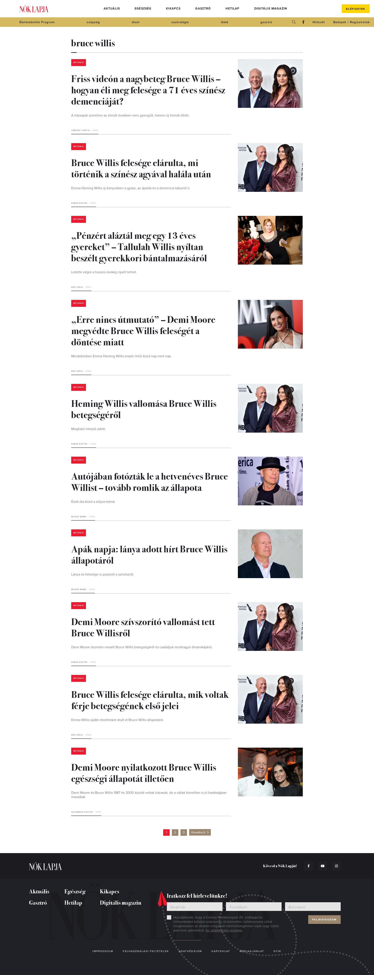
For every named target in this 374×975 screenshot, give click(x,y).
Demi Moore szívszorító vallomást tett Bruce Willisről (143, 626)
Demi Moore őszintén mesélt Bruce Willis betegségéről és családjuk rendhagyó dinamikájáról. (142, 647)
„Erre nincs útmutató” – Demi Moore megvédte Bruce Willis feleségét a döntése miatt (143, 330)
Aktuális (112, 8)
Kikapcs (173, 8)
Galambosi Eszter (82, 812)
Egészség (143, 8)
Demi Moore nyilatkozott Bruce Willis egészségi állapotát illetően (143, 772)
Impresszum (102, 951)
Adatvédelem (190, 951)
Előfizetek (355, 8)
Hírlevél (319, 22)
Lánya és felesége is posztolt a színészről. (102, 574)
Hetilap (232, 8)
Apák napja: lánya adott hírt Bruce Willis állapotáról (149, 554)
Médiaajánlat (252, 951)
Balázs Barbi (78, 517)
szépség (93, 22)
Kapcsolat (220, 951)
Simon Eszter (79, 203)
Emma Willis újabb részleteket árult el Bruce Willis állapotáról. (117, 720)
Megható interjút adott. (88, 429)
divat (136, 22)
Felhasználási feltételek (146, 951)
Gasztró (203, 8)
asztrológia (180, 22)
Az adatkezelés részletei (224, 930)
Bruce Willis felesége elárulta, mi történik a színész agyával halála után (141, 167)
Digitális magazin (270, 8)
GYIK (277, 951)
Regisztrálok (360, 22)
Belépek (339, 22)
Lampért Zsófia (80, 130)
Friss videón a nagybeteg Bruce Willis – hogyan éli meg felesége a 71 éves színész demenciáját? (148, 89)
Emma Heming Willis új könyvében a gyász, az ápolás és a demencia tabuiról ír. (130, 188)
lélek (225, 22)
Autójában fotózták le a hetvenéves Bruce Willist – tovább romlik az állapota (149, 481)
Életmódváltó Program (37, 22)
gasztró (266, 22)
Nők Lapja (34, 8)
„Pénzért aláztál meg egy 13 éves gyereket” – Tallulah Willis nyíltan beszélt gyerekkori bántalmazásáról (139, 246)
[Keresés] (294, 22)
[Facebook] (303, 22)
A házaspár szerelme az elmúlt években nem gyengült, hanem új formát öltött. (130, 115)
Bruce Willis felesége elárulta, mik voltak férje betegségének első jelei (150, 699)
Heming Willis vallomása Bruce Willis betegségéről (143, 408)
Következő (198, 832)
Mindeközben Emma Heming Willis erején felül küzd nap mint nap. (121, 356)
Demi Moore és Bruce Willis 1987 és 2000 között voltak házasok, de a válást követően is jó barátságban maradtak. (149, 795)
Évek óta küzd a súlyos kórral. (93, 502)
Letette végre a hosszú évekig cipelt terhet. (104, 272)
